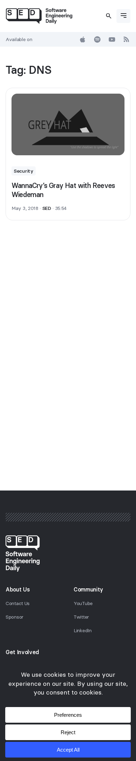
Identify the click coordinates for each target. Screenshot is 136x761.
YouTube (83, 603)
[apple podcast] (82, 39)
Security (23, 171)
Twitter (81, 617)
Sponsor (14, 617)
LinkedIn (83, 630)
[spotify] (97, 39)
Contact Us (18, 603)
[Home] (39, 16)
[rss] (126, 39)
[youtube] (112, 39)
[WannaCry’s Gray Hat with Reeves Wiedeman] (68, 124)
